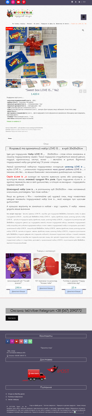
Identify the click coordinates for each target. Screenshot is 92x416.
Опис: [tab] (10, 138)
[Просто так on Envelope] (26, 341)
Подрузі (35, 129)
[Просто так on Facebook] (8, 341)
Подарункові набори (16, 131)
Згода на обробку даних (16, 394)
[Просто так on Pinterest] (21, 341)
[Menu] (83, 17)
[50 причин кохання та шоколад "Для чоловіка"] (80, 91)
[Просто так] (46, 12)
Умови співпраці (13, 399)
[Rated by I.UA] (79, 412)
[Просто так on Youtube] (17, 341)
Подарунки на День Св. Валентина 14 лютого (22, 129)
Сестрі (39, 129)
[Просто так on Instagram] (12, 341)
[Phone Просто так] (30, 341)
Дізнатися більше (18, 288)
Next (84, 274)
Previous (8, 274)
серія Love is (25, 131)
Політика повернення (15, 397)
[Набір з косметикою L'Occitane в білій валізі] (84, 91)
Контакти (11, 318)
